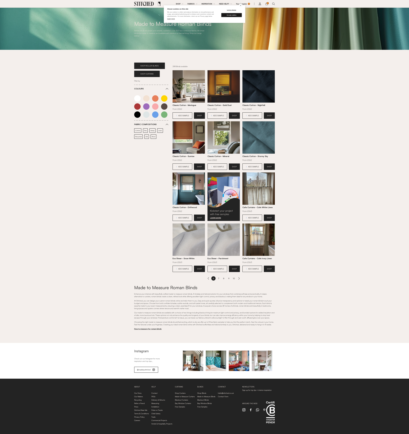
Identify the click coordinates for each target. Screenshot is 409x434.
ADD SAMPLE (183, 116)
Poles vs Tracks (157, 410)
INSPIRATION (207, 4)
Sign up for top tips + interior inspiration (257, 390)
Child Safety (155, 414)
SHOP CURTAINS (147, 74)
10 (234, 278)
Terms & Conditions (141, 414)
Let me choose (231, 10)
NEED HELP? (224, 4)
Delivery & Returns (158, 400)
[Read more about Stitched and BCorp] (272, 414)
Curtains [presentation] (179, 387)
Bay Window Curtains (183, 403)
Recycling (138, 400)
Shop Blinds (201, 393)
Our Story (138, 393)
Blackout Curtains (181, 400)
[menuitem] (179, 4)
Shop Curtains (180, 393)
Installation (155, 407)
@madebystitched (143, 370)
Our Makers (138, 396)
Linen (160, 130)
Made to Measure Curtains (185, 396)
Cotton (137, 130)
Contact (154, 393)
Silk (146, 137)
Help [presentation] (153, 387)
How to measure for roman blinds (148, 329)
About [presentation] (137, 387)
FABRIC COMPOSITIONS (145, 124)
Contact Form (223, 396)
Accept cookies (231, 15)
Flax (145, 130)
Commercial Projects (159, 420)
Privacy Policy (139, 417)
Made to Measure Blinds (206, 396)
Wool (153, 137)
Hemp (152, 130)
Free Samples (180, 407)
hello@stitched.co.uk (226, 393)
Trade (153, 417)
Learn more (171, 19)
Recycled (138, 137)
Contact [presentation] (222, 387)
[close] (240, 5)
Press (136, 407)
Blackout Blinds (203, 400)
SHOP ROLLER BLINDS (149, 66)
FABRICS (190, 4)
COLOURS (139, 88)
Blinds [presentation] (200, 387)
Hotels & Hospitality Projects (161, 424)
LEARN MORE (215, 218)
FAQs (153, 396)
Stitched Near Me (140, 410)
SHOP (178, 4)
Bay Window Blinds (204, 403)
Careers (137, 420)
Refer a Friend (139, 403)
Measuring (155, 403)
